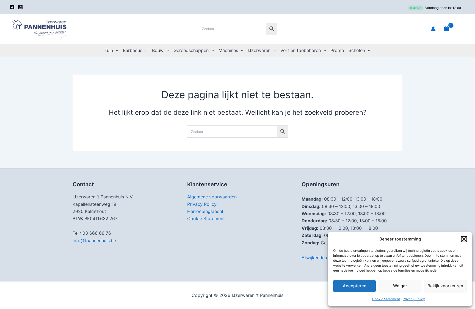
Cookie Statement (386, 299)
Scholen (357, 50)
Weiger (400, 285)
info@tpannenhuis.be (94, 240)
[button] (464, 239)
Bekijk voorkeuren (445, 285)
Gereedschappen (191, 50)
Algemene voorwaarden (212, 196)
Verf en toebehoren (300, 50)
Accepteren (354, 285)
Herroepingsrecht (205, 211)
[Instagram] (20, 7)
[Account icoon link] (433, 28)
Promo (337, 50)
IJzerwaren (259, 50)
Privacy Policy (414, 299)
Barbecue (132, 50)
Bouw (158, 50)
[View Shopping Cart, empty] (453, 29)
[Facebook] (12, 7)
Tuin (108, 50)
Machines (228, 50)
